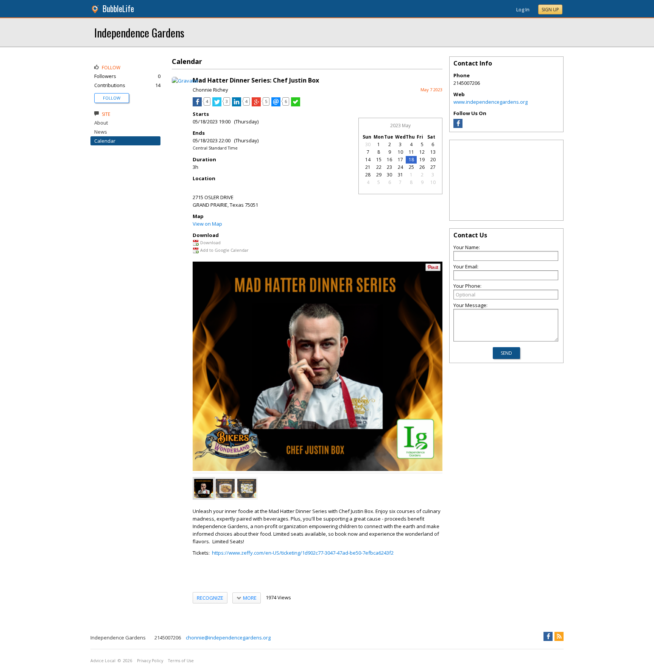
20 (433, 159)
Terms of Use (181, 660)
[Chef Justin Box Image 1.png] (225, 488)
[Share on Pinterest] (433, 269)
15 (379, 159)
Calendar (104, 140)
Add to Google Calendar (224, 250)
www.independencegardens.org (490, 101)
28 (368, 175)
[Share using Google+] (256, 104)
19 (422, 159)
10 (400, 152)
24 (400, 167)
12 (422, 152)
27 (433, 167)
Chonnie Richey (210, 89)
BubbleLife (118, 8)
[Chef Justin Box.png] (203, 488)
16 (389, 159)
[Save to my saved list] (295, 104)
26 (422, 167)
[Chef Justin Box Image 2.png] (247, 488)
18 (411, 159)
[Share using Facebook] (197, 104)
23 (389, 167)
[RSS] (559, 636)
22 (379, 167)
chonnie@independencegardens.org (228, 637)
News (100, 131)
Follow (111, 98)
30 (368, 144)
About (101, 122)
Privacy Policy (150, 660)
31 (400, 175)
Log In (522, 9)
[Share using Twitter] (216, 104)
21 (368, 167)
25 (411, 167)
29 (379, 175)
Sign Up (550, 9)
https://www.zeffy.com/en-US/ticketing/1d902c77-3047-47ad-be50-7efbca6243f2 (303, 552)
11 (411, 152)
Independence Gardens (139, 32)
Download (210, 242)
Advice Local (102, 660)
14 (368, 159)
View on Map (207, 223)
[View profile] (185, 80)
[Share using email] (275, 104)
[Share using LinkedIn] (236, 104)
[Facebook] (457, 126)
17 (400, 159)
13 (433, 152)
